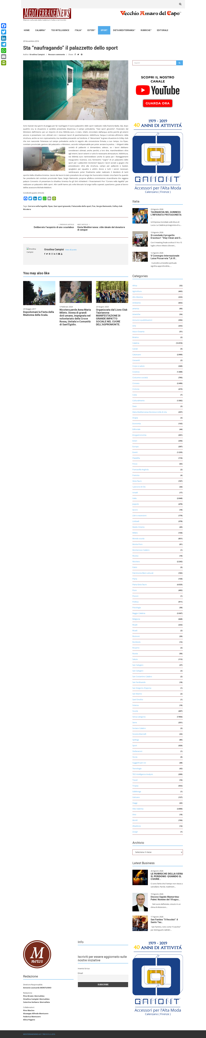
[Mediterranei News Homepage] (37, 954)
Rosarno (135, 647)
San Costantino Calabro (142, 676)
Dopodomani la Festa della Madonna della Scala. (38, 313)
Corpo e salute (138, 366)
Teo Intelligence (60, 30)
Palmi (134, 567)
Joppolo (135, 504)
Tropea (135, 785)
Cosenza (135, 371)
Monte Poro (137, 544)
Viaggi (134, 803)
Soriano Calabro (139, 728)
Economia (136, 423)
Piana (134, 578)
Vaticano (136, 797)
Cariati (135, 348)
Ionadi (135, 492)
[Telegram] (4, 44)
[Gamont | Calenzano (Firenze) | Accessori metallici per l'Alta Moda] (157, 155)
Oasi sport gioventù (62, 206)
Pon (93, 206)
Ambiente (136, 302)
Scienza (135, 705)
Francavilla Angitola (140, 469)
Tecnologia (136, 768)
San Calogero (137, 665)
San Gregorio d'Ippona (141, 688)
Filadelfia (136, 458)
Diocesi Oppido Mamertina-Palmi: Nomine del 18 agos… (165, 898)
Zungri (135, 831)
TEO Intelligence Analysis (142, 774)
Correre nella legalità (37, 206)
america (135, 308)
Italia (78, 30)
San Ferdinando (139, 682)
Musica (135, 555)
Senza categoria (138, 716)
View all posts (71, 250)
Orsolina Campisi (37, 54)
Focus (134, 463)
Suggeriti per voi (139, 762)
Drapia (135, 417)
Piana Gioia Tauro (139, 584)
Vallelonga (136, 791)
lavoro (135, 509)
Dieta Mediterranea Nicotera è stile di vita (149, 412)
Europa (135, 446)
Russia (135, 653)
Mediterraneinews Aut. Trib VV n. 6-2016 (39, 1034)
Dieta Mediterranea (123, 30)
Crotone (135, 389)
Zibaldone (136, 826)
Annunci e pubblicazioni (142, 320)
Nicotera (136, 561)
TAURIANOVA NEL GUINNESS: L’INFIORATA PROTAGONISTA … (166, 215)
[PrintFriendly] (4, 63)
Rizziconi (136, 636)
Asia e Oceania (138, 331)
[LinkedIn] (4, 38)
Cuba (134, 394)
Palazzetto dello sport (81, 206)
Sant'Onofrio (137, 699)
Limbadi (135, 521)
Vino (134, 814)
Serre (134, 722)
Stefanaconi (137, 751)
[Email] (4, 57)
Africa (134, 285)
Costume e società (140, 377)
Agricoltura (137, 291)
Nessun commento (56, 54)
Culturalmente (138, 400)
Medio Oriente (138, 527)
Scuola (135, 711)
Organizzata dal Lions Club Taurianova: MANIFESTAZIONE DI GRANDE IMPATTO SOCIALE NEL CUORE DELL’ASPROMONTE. (111, 317)
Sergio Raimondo (104, 206)
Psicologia (136, 607)
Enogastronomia (139, 435)
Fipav (50, 206)
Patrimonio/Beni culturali (142, 573)
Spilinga (135, 739)
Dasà (134, 406)
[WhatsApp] (4, 50)
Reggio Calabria (138, 613)
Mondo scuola (138, 538)
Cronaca (135, 383)
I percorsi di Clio (139, 486)
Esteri (90, 30)
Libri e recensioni (139, 515)
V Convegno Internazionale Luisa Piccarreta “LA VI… (165, 257)
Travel (134, 780)
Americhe (136, 314)
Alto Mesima (137, 297)
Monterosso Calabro (141, 550)
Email (80, 973)
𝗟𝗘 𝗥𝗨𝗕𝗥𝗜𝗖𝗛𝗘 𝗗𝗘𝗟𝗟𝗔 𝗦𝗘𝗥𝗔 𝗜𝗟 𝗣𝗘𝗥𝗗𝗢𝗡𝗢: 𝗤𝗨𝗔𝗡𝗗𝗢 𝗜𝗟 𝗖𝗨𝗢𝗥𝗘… (167, 876)
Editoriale (162, 30)
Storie (134, 757)
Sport (104, 30)
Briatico (135, 337)
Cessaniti (136, 360)
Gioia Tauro (137, 481)
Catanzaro (136, 354)
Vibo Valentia (137, 808)
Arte (134, 325)
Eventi (135, 452)
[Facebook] (4, 26)
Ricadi (134, 624)
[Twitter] (4, 32)
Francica (135, 475)
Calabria (40, 30)
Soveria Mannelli (139, 734)
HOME (27, 30)
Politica (135, 601)
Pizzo (134, 590)
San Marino (137, 693)
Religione (136, 619)
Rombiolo (136, 642)
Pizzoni (135, 596)
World (134, 820)
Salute (135, 659)
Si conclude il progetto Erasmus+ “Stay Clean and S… (166, 236)
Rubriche (145, 30)
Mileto (135, 532)
